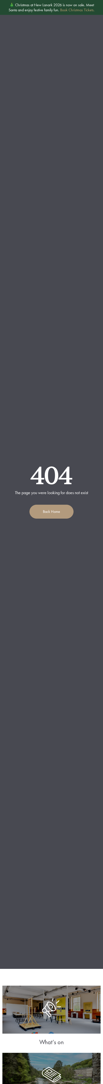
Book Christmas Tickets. (77, 9)
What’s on (51, 1042)
